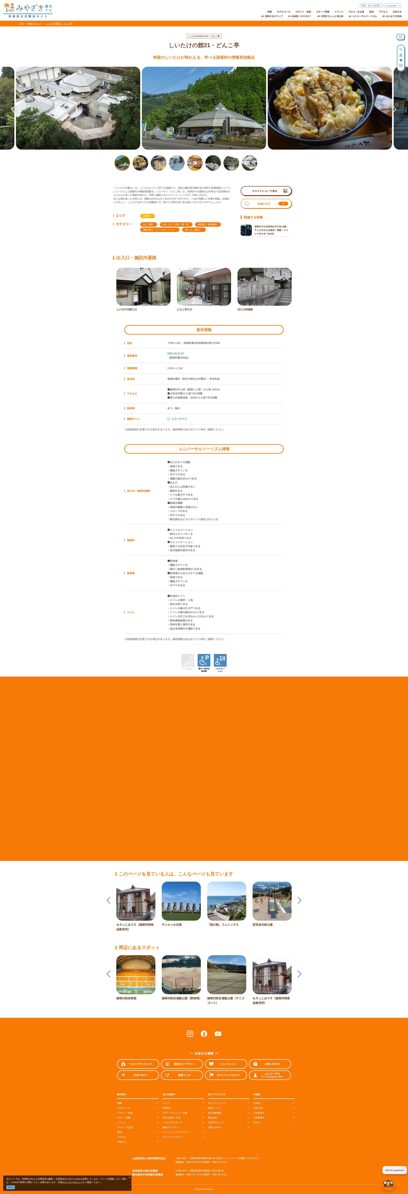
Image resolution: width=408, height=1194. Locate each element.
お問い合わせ (214, 1127)
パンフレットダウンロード (176, 1132)
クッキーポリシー (74, 1182)
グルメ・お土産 (125, 1127)
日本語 (256, 1103)
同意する (11, 1187)
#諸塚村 (147, 215)
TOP (21, 23)
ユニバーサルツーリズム (364, 16)
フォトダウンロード (173, 1122)
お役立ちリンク (216, 1122)
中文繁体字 (259, 1117)
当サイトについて (217, 1103)
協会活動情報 (214, 1112)
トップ (166, 1103)
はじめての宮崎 (394, 16)
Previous (10, 104)
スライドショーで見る (264, 191)
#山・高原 (148, 224)
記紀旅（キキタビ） (302, 16)
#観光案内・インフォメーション (159, 229)
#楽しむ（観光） (193, 229)
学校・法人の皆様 (370, 5)
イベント (121, 1122)
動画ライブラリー (171, 1127)
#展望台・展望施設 (207, 224)
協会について (214, 1107)
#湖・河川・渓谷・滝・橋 (175, 224)
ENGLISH (258, 1107)
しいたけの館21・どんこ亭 (59, 23)
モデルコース (123, 1107)
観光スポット (34, 23)
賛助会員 (212, 1117)
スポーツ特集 (124, 1117)
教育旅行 (167, 1107)
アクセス (121, 1137)
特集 (119, 1103)
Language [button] (391, 5)
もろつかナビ (179, 419)
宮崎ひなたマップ (274, 16)
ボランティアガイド (172, 1137)
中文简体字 (259, 1112)
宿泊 (119, 1132)
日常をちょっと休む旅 (332, 16)
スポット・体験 (125, 1112)
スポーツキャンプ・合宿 (175, 1112)
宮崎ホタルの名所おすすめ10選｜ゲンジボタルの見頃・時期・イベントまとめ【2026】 (271, 230)
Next (391, 104)
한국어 (256, 1122)
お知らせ (121, 1141)
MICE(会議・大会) (172, 1117)
